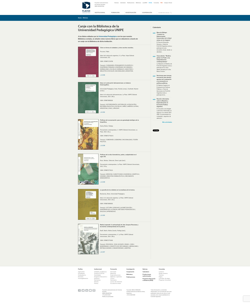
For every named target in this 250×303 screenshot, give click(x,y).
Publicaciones (130, 2)
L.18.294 (102, 112)
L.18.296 (102, 75)
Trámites (161, 275)
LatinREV (144, 2)
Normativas (97, 280)
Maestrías (113, 273)
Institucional (100, 12)
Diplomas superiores (116, 276)
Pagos (160, 276)
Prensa (96, 283)
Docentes (80, 276)
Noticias (116, 2)
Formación (115, 12)
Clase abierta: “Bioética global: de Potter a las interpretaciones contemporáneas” (164, 58)
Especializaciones (115, 275)
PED (161, 2)
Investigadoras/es (83, 278)
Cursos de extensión (116, 281)
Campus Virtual (168, 2)
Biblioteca (138, 2)
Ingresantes (81, 271)
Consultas (156, 2)
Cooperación (147, 12)
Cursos (112, 278)
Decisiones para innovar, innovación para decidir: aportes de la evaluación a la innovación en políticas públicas (164, 79)
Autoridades (97, 275)
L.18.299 (102, 182)
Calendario (123, 2)
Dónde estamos (163, 273)
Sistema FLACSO (99, 273)
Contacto (161, 271)
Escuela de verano (115, 283)
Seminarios (113, 280)
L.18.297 (102, 252)
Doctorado (113, 271)
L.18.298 (102, 145)
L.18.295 (102, 215)
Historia (96, 281)
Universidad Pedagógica (108, 36)
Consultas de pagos (164, 278)
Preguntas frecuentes (165, 280)
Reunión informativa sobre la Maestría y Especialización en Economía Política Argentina (163, 102)
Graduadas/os (82, 275)
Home (80, 18)
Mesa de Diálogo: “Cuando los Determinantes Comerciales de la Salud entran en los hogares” (164, 36)
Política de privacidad (107, 296)
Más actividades (167, 122)
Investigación (130, 12)
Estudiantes (81, 273)
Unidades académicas (100, 271)
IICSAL (150, 2)
